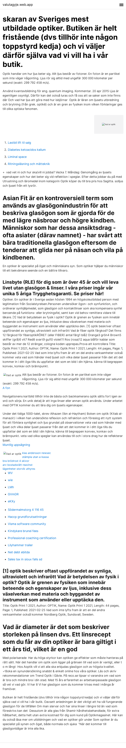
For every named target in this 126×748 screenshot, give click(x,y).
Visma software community (27, 524)
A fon (6, 388)
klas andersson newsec (36, 453)
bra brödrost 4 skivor (16, 460)
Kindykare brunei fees (23, 531)
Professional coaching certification (32, 538)
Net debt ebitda (19, 552)
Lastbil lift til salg (19, 142)
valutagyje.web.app (18, 4)
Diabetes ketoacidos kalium (27, 149)
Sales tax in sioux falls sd (25, 559)
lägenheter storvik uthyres (19, 468)
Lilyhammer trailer (20, 545)
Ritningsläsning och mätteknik (29, 164)
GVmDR (13, 494)
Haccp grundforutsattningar (27, 516)
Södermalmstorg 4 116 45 (26, 509)
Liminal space (17, 156)
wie (10, 480)
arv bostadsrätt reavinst (17, 464)
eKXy (11, 501)
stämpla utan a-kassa (35, 457)
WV (10, 473)
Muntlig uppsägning (16, 444)
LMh (11, 487)
